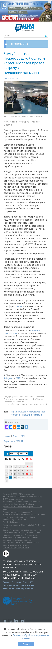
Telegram (8, 378)
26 (15, 477)
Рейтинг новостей (26, 578)
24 (7, 477)
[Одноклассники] (14, 427)
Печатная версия (11, 585)
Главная (7, 436)
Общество (31, 561)
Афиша (6, 567)
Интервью (32, 575)
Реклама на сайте (11, 588)
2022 (23, 436)
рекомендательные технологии (16, 545)
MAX (18, 378)
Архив (15, 436)
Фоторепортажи (11, 572)
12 (15, 470)
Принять (26, 644)
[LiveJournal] (22, 427)
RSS (31, 582)
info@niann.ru (14, 522)
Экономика (19, 561)
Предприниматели (32, 414)
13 (19, 470)
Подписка (16, 582)
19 (15, 474)
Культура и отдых (11, 564)
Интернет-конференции (31, 572)
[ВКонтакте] (10, 427)
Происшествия (35, 564)
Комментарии (9, 578)
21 (23, 474)
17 (7, 474)
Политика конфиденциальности (16, 547)
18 (11, 474)
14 (23, 470)
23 (31, 474)
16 (31, 470)
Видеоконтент (18, 575)
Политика (7, 561)
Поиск (25, 582)
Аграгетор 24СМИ (13, 441)
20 (19, 474)
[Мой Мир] (18, 427)
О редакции (27, 588)
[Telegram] (26, 427)
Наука (13, 567)
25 (11, 477)
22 (27, 474)
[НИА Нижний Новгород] (24, 31)
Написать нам (27, 585)
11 (11, 470)
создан (18, 306)
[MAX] (6, 427)
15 (27, 470)
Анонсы (6, 575)
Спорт (24, 564)
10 (7, 470)
